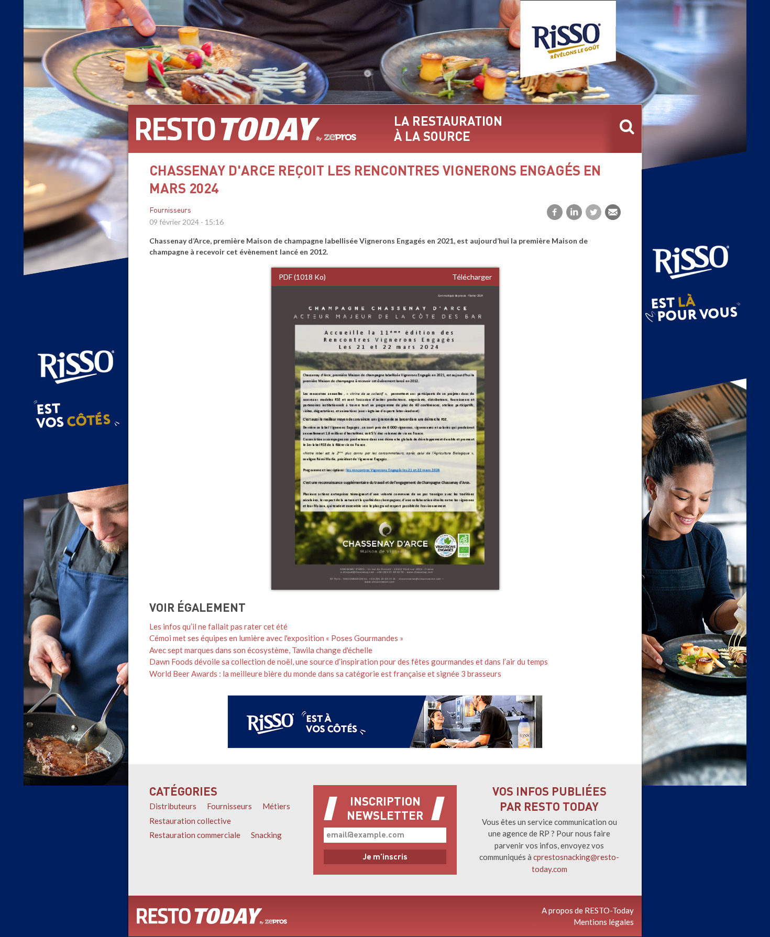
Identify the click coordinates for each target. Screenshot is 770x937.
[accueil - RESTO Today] (246, 128)
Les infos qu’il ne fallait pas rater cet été (218, 626)
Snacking (266, 835)
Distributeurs (172, 806)
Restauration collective (190, 820)
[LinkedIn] (574, 212)
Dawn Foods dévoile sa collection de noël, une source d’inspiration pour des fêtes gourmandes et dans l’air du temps (348, 661)
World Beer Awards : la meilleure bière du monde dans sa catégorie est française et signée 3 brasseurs (325, 673)
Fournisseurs (170, 210)
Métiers (276, 806)
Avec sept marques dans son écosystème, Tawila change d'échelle (260, 650)
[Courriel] (613, 212)
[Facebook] (555, 212)
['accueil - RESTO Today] (212, 916)
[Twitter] (593, 212)
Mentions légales (604, 922)
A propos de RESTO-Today (588, 910)
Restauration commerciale (194, 835)
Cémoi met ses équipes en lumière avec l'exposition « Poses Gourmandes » (276, 638)
